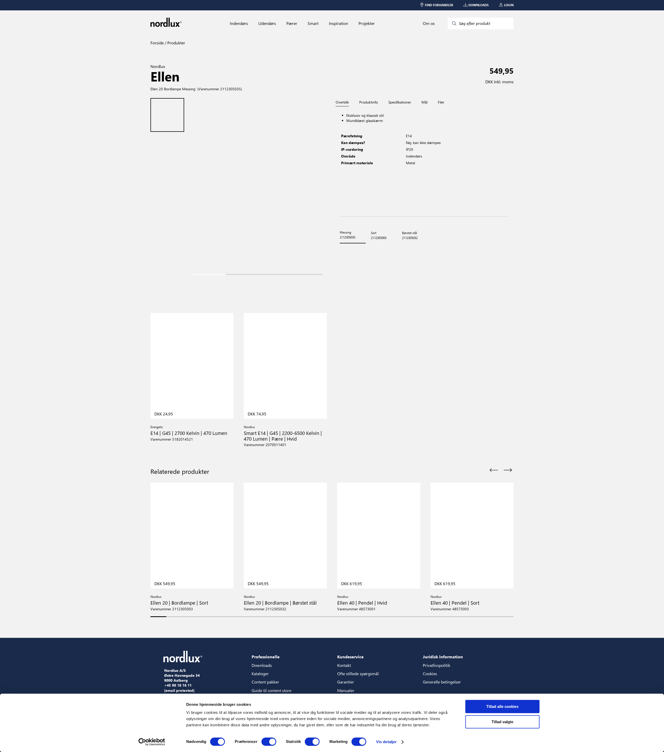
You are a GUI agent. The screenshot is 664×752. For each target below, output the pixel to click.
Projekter (366, 23)
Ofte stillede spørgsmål (358, 673)
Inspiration (338, 23)
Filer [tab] (441, 102)
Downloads (262, 665)
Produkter (175, 42)
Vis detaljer (386, 742)
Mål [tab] (424, 102)
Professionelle (266, 656)
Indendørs (239, 23)
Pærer (291, 23)
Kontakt (344, 665)
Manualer (345, 690)
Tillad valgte (502, 722)
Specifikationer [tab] (399, 102)
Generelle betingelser (442, 682)
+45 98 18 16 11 (178, 685)
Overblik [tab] (342, 102)
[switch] (268, 741)
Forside (157, 42)
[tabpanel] (424, 161)
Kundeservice (350, 656)
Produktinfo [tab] (368, 102)
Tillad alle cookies (502, 706)
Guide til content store (271, 690)
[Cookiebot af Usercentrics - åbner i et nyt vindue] (152, 742)
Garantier (345, 682)
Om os (429, 23)
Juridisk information (443, 656)
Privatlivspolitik (436, 665)
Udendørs (267, 23)
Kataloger (260, 673)
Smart (313, 23)
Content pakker (265, 682)
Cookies (430, 673)
